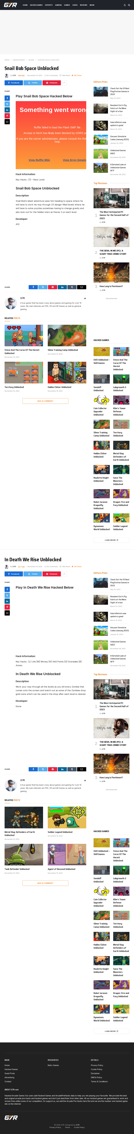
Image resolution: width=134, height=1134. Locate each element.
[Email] (7, 121)
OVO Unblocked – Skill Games (102, 361)
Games (67, 5)
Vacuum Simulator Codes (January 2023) (119, 138)
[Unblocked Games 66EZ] (101, 154)
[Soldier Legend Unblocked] (121, 518)
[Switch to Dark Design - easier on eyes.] (124, 5)
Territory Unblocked (14, 387)
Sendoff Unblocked (98, 389)
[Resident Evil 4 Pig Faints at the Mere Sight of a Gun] (101, 109)
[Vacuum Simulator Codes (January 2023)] (101, 140)
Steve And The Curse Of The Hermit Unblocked (22, 351)
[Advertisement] (67, 32)
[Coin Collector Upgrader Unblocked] (102, 400)
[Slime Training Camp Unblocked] (67, 335)
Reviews (83, 5)
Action (21, 566)
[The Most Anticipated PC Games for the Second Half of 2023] (111, 198)
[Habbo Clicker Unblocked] (67, 372)
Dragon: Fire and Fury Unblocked (121, 503)
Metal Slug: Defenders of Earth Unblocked (121, 456)
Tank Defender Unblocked (17, 869)
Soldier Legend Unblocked (120, 528)
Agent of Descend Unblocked (61, 869)
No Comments (52, 75)
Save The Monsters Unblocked (118, 481)
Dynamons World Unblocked (102, 528)
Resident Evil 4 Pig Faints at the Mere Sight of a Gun (118, 108)
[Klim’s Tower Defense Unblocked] (121, 400)
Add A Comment (45, 401)
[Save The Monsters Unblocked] (121, 469)
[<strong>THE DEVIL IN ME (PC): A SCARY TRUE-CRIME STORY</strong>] (111, 237)
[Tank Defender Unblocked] (24, 854)
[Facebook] (7, 98)
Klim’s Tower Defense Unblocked (119, 411)
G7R (14, 75)
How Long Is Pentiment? (111, 286)
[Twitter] (7, 104)
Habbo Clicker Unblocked (59, 387)
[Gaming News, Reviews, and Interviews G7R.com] (10, 5)
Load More (110, 540)
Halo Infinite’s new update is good (118, 124)
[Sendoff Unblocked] (102, 379)
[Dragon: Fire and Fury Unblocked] (121, 493)
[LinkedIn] (7, 110)
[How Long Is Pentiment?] (111, 272)
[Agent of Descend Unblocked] (67, 854)
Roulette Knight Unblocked (101, 479)
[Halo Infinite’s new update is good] (101, 126)
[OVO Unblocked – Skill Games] (102, 351)
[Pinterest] (7, 115)
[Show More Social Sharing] (64, 82)
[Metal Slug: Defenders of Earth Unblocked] (121, 445)
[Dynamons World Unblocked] (102, 518)
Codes (75, 5)
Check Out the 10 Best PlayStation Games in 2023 (119, 91)
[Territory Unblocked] (24, 372)
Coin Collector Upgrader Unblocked (100, 411)
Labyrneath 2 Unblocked (119, 389)
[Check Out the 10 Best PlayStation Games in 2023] (101, 92)
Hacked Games (36, 5)
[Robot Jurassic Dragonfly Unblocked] (102, 493)
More (92, 5)
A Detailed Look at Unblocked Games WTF (118, 167)
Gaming (58, 5)
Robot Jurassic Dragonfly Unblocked (100, 505)
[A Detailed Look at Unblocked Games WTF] (101, 168)
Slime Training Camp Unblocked (63, 350)
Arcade (21, 75)
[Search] (129, 5)
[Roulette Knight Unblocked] (102, 469)
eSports (49, 5)
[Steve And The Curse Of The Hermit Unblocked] (24, 335)
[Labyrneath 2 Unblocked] (121, 379)
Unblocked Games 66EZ (118, 152)
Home (25, 5)
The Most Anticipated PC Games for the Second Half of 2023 (114, 215)
